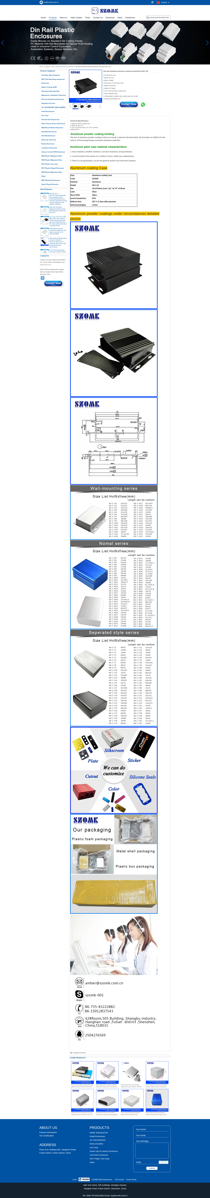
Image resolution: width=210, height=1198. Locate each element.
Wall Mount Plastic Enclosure (52, 127)
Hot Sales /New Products (50, 75)
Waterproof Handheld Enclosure (53, 95)
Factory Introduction (48, 1132)
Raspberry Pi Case (48, 103)
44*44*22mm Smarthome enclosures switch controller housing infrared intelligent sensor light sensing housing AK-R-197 (57, 241)
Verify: (138, 1162)
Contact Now (53, 283)
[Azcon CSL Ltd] (84, 1180)
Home (43, 18)
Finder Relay (131, 1179)
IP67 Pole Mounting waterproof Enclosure (53, 81)
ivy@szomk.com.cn (51, 2)
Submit (152, 1168)
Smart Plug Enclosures (49, 184)
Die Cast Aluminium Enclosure (52, 99)
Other (53, 66)
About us (63, 18)
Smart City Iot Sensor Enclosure (53, 123)
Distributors (130, 18)
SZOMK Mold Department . (102, 1179)
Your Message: (142, 1141)
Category (47, 66)
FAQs (87, 18)
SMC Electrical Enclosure (50, 180)
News (119, 18)
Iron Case (45, 115)
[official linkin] (152, 2)
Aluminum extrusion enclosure (65, 66)
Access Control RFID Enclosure (53, 152)
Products (53, 18)
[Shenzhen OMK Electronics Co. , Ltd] (105, 14)
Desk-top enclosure (48, 140)
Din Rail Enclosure (48, 136)
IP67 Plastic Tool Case (49, 164)
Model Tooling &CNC (49, 87)
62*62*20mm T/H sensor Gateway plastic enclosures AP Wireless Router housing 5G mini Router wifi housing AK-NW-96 (57, 251)
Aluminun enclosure (80, 1053)
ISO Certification (46, 1136)
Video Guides (76, 18)
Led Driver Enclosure (49, 148)
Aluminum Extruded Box (50, 91)
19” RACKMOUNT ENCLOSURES (53, 107)
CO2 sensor (119, 1179)
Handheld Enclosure (49, 132)
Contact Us (98, 18)
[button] (101, 62)
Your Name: (141, 1129)
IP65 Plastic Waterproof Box (51, 156)
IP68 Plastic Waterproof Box (51, 172)
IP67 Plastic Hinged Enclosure (52, 168)
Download (110, 18)
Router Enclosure (47, 144)
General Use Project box (50, 119)
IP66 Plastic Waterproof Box (51, 160)
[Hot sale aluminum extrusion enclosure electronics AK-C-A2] (85, 86)
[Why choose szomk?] (105, 64)
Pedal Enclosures (47, 111)
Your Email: (141, 1135)
